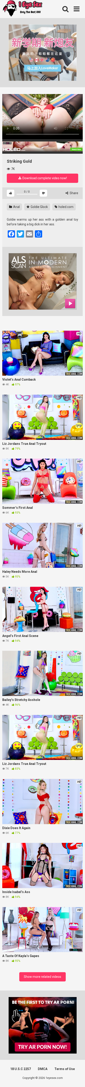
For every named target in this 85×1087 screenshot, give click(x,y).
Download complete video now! (44, 178)
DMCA (42, 1069)
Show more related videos (42, 977)
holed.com (65, 207)
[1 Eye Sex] (22, 9)
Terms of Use (64, 1069)
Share (73, 193)
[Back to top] (76, 1077)
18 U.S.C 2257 (20, 1069)
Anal (16, 207)
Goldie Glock (39, 207)
